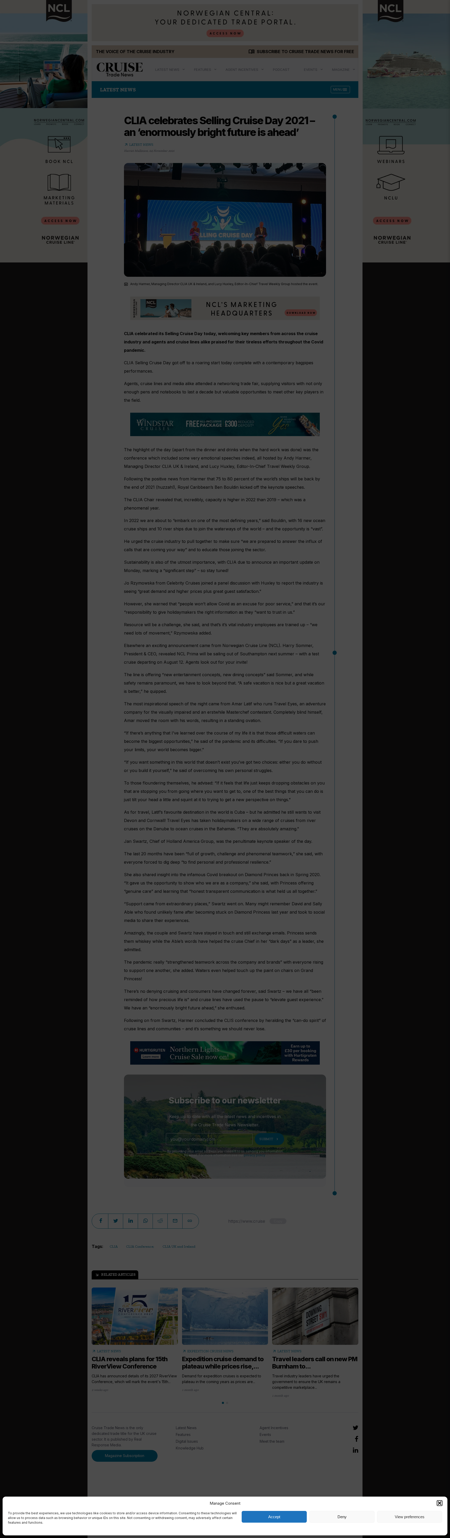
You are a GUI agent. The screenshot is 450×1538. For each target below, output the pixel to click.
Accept (274, 1517)
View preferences (409, 1517)
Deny (342, 1517)
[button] (439, 1503)
